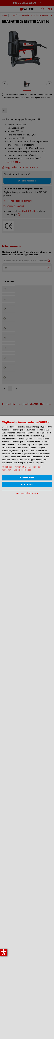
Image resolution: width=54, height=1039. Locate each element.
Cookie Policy (34, 467)
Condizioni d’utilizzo (22, 470)
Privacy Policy (20, 467)
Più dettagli (7, 467)
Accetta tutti (27, 478)
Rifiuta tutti (27, 484)
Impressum (6, 470)
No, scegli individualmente (27, 493)
